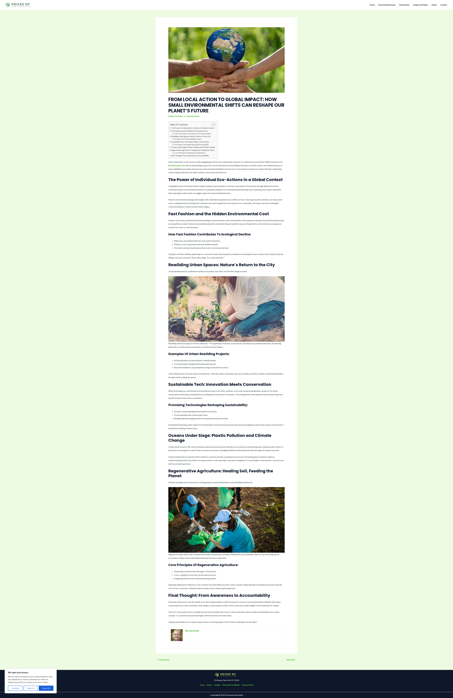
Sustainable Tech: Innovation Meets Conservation (190, 142)
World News (404, 5)
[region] (31, 681)
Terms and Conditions (231, 685)
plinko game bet (178, 165)
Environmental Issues (386, 5)
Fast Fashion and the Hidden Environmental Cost (189, 131)
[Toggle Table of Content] (212, 125)
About (434, 5)
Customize (15, 688)
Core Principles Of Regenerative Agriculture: (190, 153)
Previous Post (162, 659)
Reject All (30, 688)
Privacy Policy (247, 685)
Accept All (46, 688)
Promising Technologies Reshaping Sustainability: (192, 145)
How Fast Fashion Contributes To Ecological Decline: (193, 134)
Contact (443, 5)
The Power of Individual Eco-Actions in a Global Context (192, 128)
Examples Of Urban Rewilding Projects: (188, 139)
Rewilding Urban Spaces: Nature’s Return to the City (190, 136)
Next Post (292, 659)
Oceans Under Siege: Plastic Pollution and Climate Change (193, 147)
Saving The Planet (420, 5)
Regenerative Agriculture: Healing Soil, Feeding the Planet (193, 150)
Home (372, 5)
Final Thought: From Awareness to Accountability (190, 156)
